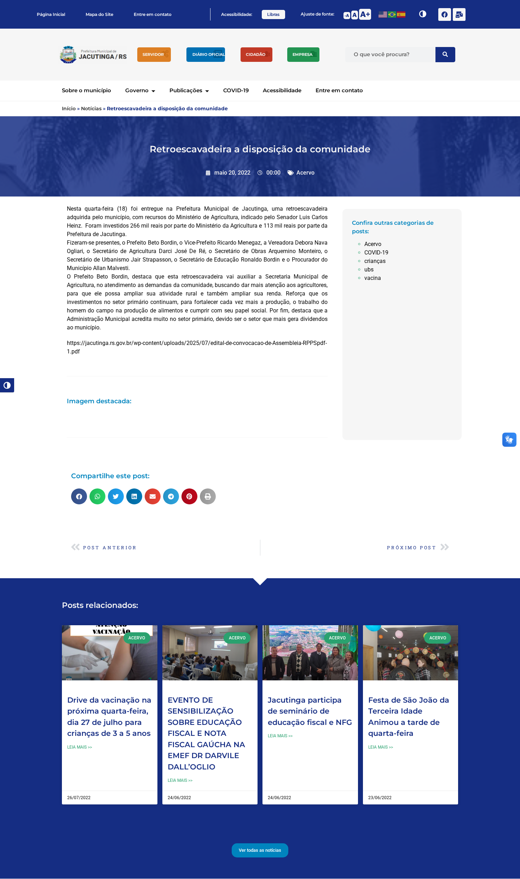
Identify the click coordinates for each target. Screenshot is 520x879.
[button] (79, 496)
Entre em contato (153, 14)
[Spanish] (401, 14)
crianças (375, 261)
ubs (369, 269)
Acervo (305, 172)
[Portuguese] (392, 14)
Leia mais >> (79, 747)
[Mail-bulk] (459, 14)
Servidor (153, 54)
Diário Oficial (208, 54)
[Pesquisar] (445, 54)
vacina (372, 278)
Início (69, 108)
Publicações (185, 90)
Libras (273, 14)
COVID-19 (236, 90)
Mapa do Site (99, 14)
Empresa (302, 54)
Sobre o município (86, 90)
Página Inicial (51, 14)
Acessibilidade (282, 90)
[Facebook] (444, 14)
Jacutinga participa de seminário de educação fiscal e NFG (310, 711)
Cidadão (255, 54)
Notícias (91, 108)
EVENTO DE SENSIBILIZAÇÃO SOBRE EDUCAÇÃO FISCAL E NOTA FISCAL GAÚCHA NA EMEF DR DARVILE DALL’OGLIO (206, 733)
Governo (137, 90)
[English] (383, 14)
